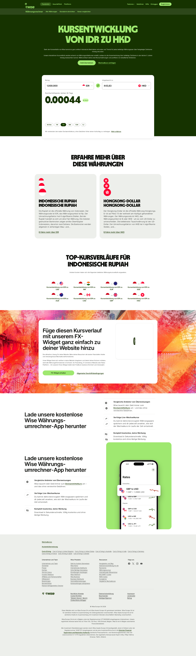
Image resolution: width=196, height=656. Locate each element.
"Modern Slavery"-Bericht (79, 598)
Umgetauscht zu (107, 80)
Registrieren (165, 4)
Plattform (67, 4)
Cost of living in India (119, 551)
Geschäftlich (57, 4)
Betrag (47, 80)
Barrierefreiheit (47, 583)
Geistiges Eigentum (105, 598)
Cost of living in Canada (81, 553)
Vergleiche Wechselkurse (107, 581)
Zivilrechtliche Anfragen (78, 600)
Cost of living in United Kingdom (63, 551)
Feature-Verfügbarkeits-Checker (52, 585)
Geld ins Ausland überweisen (80, 563)
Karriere (44, 570)
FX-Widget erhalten (58, 373)
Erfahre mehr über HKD (114, 232)
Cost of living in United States (84, 551)
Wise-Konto (74, 565)
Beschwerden (103, 596)
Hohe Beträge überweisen (79, 570)
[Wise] (30, 4)
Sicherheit (45, 565)
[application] (60, 113)
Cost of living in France (49, 553)
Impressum (131, 593)
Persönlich (46, 4)
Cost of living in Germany (136, 551)
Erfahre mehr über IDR (49, 232)
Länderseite (131, 596)
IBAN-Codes (103, 577)
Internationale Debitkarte (79, 568)
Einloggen (154, 4)
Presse (44, 568)
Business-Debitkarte (77, 579)
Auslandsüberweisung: (50, 547)
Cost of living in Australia (103, 551)
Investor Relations (48, 574)
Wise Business (75, 577)
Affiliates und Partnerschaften (51, 577)
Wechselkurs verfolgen (107, 63)
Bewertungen (46, 581)
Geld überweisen (86, 63)
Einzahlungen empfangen (79, 572)
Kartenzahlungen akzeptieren (80, 583)
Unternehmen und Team (50, 563)
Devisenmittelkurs (121, 408)
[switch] (98, 85)
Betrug (129, 598)
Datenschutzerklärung (106, 593)
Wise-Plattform (75, 574)
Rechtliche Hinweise (77, 593)
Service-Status (47, 572)
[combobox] (87, 85)
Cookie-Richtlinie (76, 596)
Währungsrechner (105, 570)
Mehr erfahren (116, 131)
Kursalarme (103, 579)
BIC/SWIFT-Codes (105, 574)
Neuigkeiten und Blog (106, 563)
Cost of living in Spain (65, 553)
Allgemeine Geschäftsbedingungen (90, 373)
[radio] (49, 124)
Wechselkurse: (47, 542)
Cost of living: (46, 551)
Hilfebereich (46, 579)
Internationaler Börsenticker (108, 572)
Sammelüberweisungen (78, 581)
